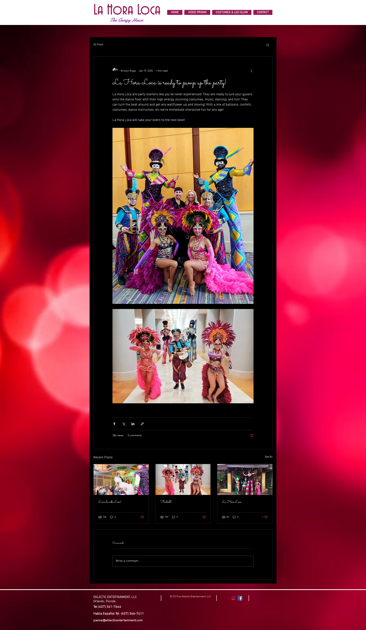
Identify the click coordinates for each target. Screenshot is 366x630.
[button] (268, 44)
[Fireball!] (183, 479)
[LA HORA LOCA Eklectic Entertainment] (240, 598)
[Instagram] (233, 598)
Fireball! (166, 502)
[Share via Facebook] (114, 424)
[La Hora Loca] (244, 479)
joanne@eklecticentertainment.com (118, 620)
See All (269, 457)
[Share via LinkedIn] (133, 424)
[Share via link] (142, 424)
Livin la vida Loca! (109, 502)
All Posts (98, 44)
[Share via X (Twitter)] (123, 424)
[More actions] (251, 71)
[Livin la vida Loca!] (121, 479)
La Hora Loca (231, 502)
